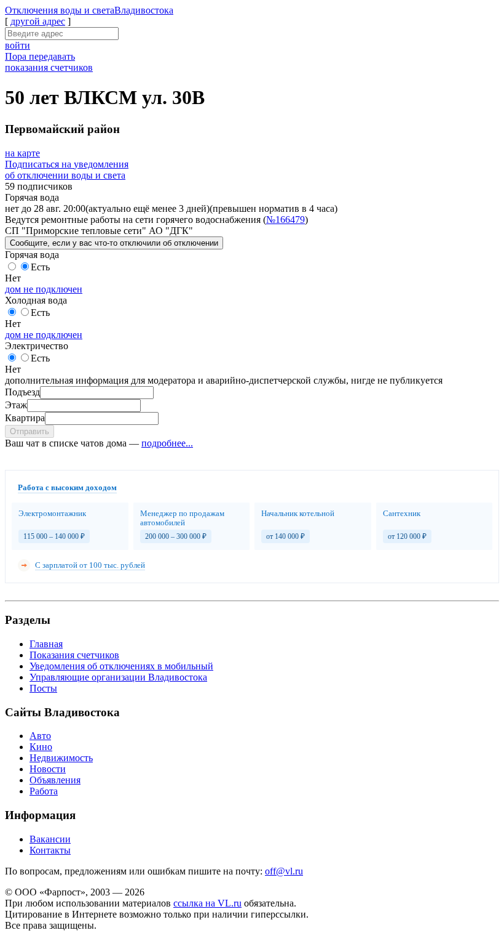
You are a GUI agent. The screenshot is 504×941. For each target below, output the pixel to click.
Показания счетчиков (74, 655)
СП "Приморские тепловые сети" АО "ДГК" (99, 230)
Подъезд (22, 392)
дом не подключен (43, 289)
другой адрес (37, 21)
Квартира (25, 418)
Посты (43, 688)
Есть (40, 267)
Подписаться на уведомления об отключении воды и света (66, 169)
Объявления (55, 780)
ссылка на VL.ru (207, 903)
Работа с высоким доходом (67, 487)
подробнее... (167, 443)
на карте (22, 153)
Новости (48, 769)
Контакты (50, 850)
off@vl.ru (284, 871)
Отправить (29, 431)
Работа (44, 791)
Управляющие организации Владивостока (118, 677)
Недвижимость (61, 758)
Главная (46, 644)
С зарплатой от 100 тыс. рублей (90, 565)
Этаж (16, 405)
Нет (13, 278)
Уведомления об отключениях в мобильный (121, 666)
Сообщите (114, 243)
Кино (41, 746)
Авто (40, 735)
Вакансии (50, 839)
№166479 (285, 219)
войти (17, 45)
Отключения (89, 10)
